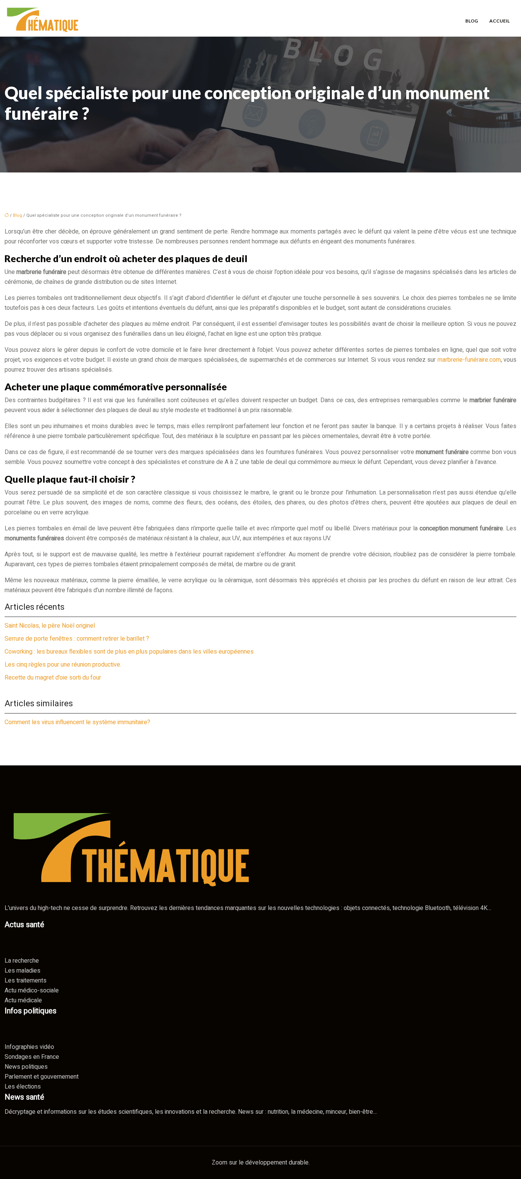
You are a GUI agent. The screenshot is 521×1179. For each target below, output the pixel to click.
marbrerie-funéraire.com (469, 359)
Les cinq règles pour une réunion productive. (63, 664)
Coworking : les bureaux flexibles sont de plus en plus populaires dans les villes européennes (129, 651)
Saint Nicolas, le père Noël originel (50, 625)
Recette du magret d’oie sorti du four (53, 677)
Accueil (499, 21)
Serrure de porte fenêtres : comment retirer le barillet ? (77, 638)
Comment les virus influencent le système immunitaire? (77, 722)
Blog (471, 21)
